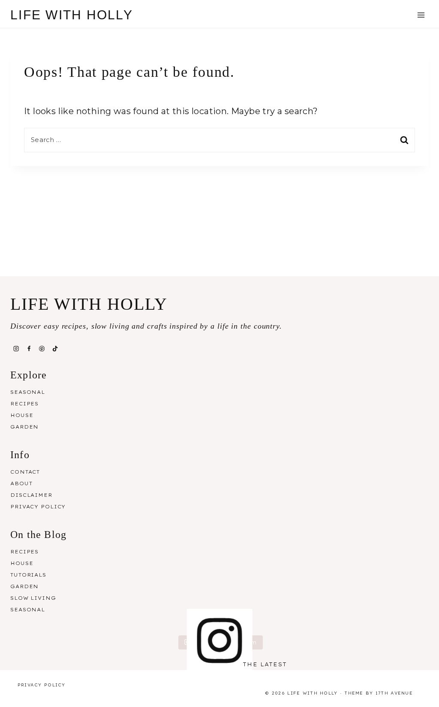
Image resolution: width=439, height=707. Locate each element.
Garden (24, 427)
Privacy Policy (38, 507)
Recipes (24, 404)
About (21, 483)
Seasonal (27, 392)
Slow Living (33, 598)
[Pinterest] (42, 348)
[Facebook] (28, 348)
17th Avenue (394, 693)
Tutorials (28, 575)
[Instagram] (15, 348)
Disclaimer (31, 495)
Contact (25, 472)
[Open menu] (421, 14)
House (21, 415)
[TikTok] (54, 348)
